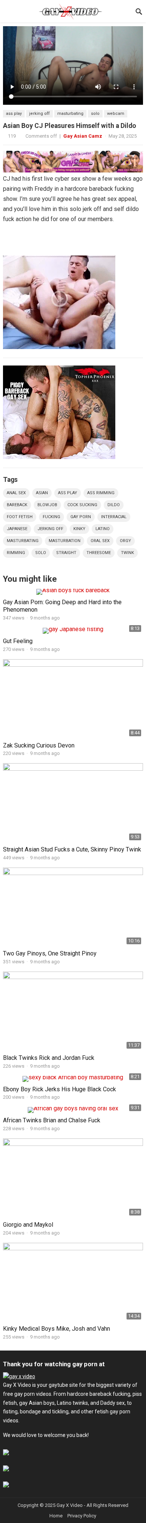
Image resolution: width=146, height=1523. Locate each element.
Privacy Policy (81, 1516)
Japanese (17, 528)
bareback (17, 504)
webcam (115, 113)
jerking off (39, 113)
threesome (98, 552)
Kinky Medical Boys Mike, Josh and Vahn (56, 1328)
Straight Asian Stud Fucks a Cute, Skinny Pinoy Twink (72, 849)
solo (95, 113)
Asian (42, 492)
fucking (51, 516)
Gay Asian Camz (82, 136)
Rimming (16, 552)
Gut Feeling (18, 641)
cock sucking (82, 504)
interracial (114, 516)
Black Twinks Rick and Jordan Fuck (48, 1057)
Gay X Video (70, 1505)
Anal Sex (16, 492)
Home (56, 1516)
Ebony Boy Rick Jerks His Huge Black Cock (59, 1089)
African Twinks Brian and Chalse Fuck (51, 1120)
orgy (125, 540)
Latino (102, 528)
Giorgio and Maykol (28, 1224)
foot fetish (20, 516)
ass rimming (101, 492)
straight (66, 552)
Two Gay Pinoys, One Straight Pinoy (50, 953)
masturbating (70, 113)
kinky (79, 528)
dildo (113, 504)
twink (127, 552)
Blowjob (47, 504)
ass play (14, 113)
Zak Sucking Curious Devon (38, 745)
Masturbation (64, 540)
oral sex (100, 540)
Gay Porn (80, 516)
